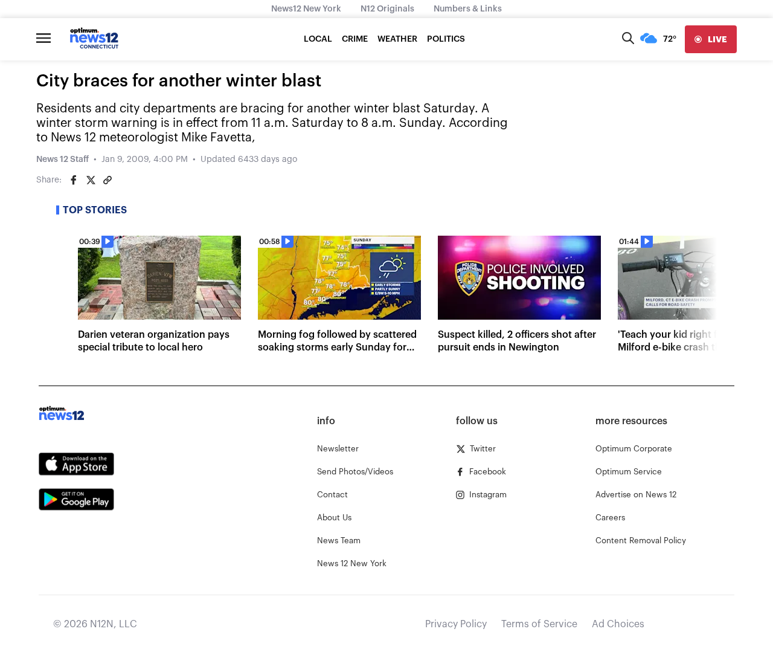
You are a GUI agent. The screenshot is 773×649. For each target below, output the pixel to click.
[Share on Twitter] (90, 180)
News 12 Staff (62, 159)
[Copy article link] (107, 180)
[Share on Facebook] (74, 180)
